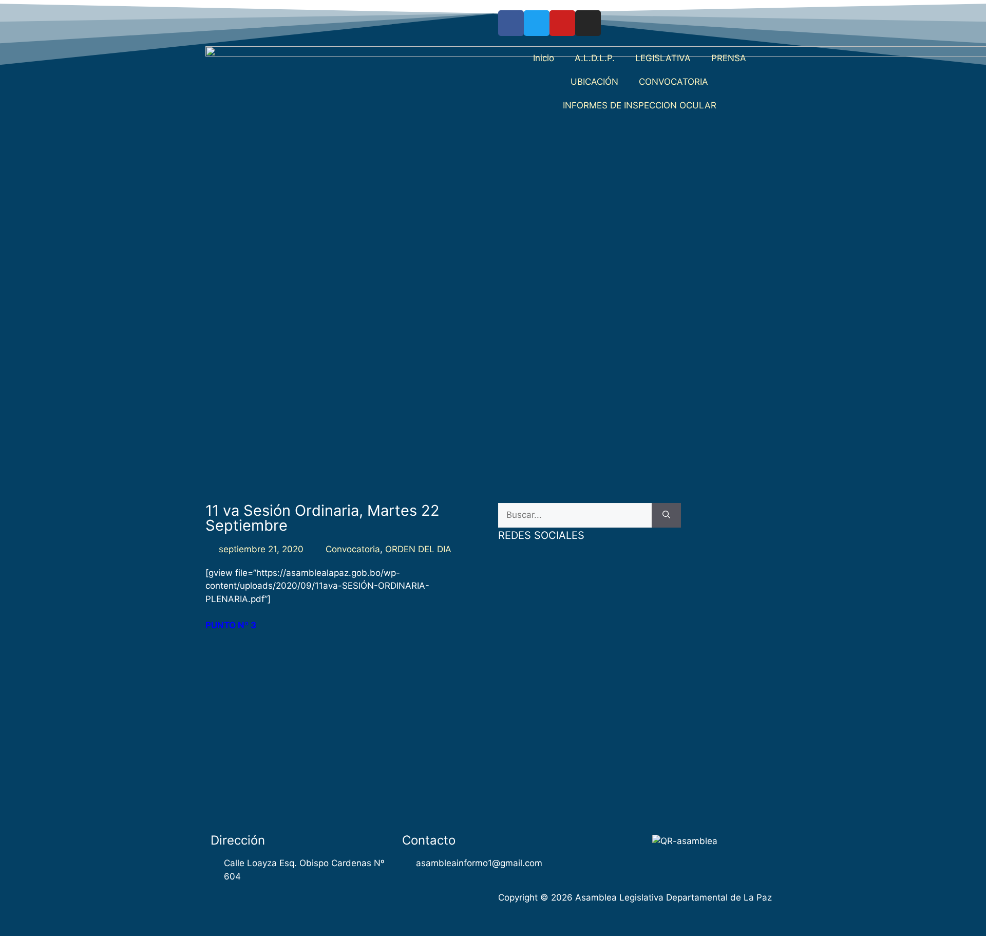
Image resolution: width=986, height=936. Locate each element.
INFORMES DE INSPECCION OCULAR (639, 105)
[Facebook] (511, 23)
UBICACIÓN (594, 82)
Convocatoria (353, 549)
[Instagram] (588, 23)
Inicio (543, 58)
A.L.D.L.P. (595, 58)
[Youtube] (562, 23)
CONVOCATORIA (673, 82)
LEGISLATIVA (663, 58)
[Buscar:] (575, 515)
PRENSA (728, 58)
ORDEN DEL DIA (418, 549)
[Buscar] (666, 515)
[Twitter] (536, 23)
